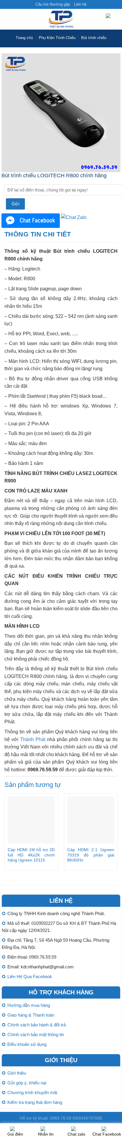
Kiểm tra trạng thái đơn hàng (34, 1102)
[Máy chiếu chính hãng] (61, 19)
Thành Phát (32, 739)
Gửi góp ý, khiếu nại (26, 1082)
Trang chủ (24, 38)
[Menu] (8, 19)
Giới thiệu (16, 1072)
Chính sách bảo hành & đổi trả (36, 1024)
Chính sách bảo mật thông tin (35, 1034)
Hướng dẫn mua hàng (28, 1005)
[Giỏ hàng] (112, 19)
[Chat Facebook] (30, 220)
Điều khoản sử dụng (26, 1044)
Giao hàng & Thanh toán (30, 1014)
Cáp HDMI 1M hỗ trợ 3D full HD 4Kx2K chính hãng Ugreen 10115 (31, 855)
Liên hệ (80, 4)
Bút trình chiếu (93, 38)
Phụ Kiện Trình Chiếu (57, 38)
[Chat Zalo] (73, 217)
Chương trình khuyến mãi (32, 1092)
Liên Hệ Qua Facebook (29, 976)
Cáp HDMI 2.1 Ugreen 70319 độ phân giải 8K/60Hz (90, 855)
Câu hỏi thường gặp (53, 4)
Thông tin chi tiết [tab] (37, 234)
